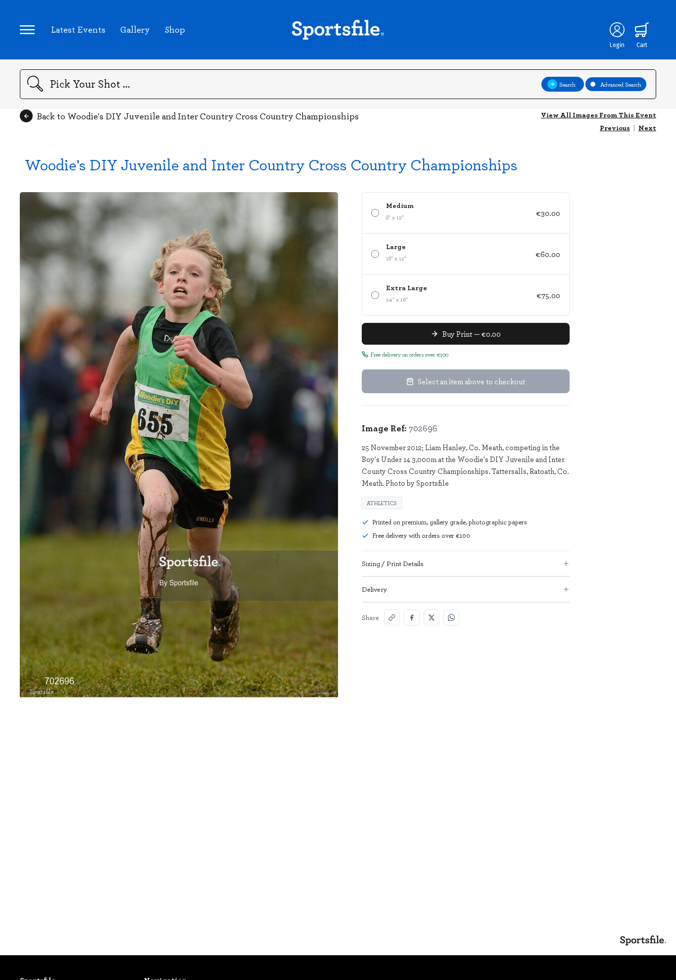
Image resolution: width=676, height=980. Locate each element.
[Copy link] (392, 617)
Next (647, 127)
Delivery (374, 589)
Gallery (135, 29)
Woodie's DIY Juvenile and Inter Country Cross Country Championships (271, 164)
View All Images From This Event (598, 114)
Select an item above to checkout (471, 381)
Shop (175, 29)
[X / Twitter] (431, 617)
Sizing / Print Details (393, 563)
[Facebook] (412, 617)
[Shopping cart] (642, 29)
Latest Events (78, 29)
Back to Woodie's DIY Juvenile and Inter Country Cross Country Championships (198, 116)
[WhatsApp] (451, 617)
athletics (382, 503)
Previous (615, 127)
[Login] (617, 29)
